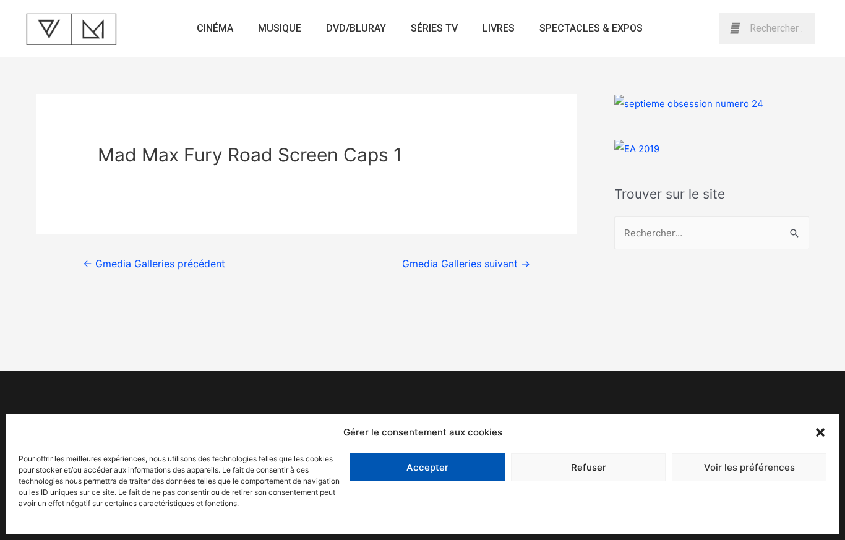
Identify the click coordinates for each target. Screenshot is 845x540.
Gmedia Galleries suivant (466, 264)
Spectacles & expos (591, 28)
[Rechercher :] (711, 233)
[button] (820, 432)
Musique (279, 28)
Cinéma (215, 28)
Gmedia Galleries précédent (154, 264)
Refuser (588, 467)
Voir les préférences (749, 467)
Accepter (427, 467)
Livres (499, 28)
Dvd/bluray (356, 28)
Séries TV (434, 28)
